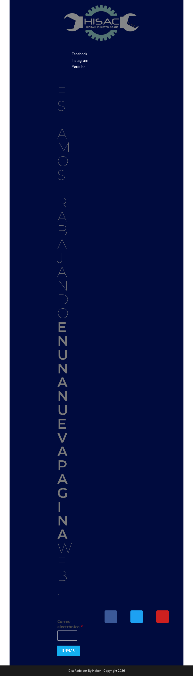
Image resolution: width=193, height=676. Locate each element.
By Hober (95, 670)
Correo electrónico (70, 624)
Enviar (68, 650)
